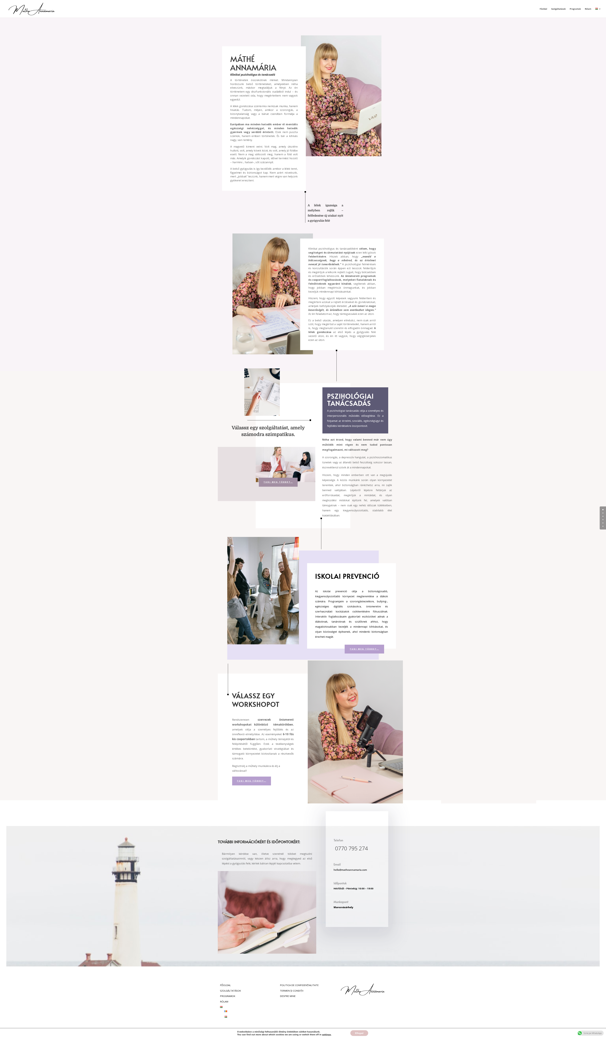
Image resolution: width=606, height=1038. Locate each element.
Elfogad (359, 1033)
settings (326, 1034)
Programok (575, 9)
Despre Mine (288, 996)
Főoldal (543, 9)
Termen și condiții (291, 990)
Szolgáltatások (558, 9)
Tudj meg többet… (278, 482)
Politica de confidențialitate (299, 985)
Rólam (588, 9)
